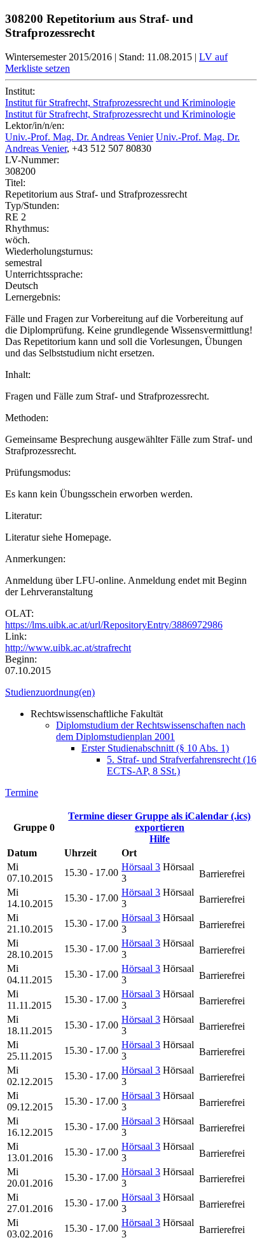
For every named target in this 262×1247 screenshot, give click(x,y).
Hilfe (159, 838)
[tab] (131, 692)
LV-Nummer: (32, 159)
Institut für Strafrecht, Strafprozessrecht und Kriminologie (120, 102)
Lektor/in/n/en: (34, 125)
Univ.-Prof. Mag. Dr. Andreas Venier (79, 136)
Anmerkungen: (35, 558)
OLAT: (19, 613)
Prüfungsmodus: (38, 472)
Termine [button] (21, 792)
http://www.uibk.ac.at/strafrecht (68, 647)
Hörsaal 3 (140, 866)
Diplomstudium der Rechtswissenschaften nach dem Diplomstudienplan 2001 (150, 731)
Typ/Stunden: (32, 205)
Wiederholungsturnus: (49, 251)
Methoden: (26, 417)
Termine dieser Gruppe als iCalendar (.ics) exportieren (159, 822)
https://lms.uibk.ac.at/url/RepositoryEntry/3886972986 (114, 624)
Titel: (15, 182)
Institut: (20, 91)
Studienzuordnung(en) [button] (50, 692)
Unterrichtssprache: (44, 274)
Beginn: (21, 659)
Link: (16, 636)
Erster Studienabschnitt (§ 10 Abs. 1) (155, 748)
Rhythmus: (27, 228)
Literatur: (23, 515)
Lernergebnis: (32, 297)
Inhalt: (18, 374)
